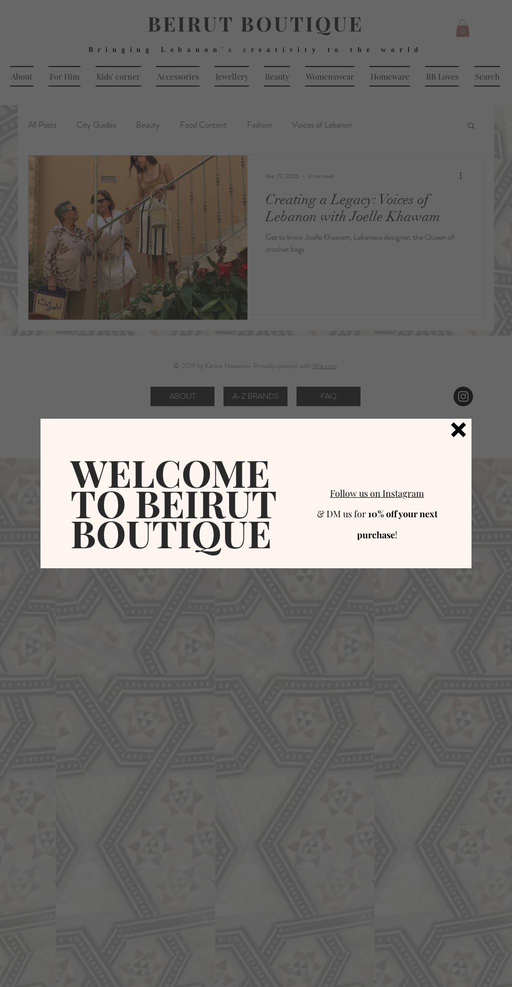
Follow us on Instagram (377, 493)
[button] (458, 429)
